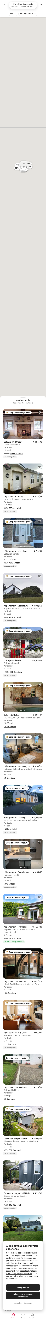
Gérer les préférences (23, 1303)
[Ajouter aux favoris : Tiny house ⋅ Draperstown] (39, 1058)
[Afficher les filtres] (41, 5)
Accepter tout (23, 1287)
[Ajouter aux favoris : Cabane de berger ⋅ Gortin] (39, 1109)
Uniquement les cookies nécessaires (23, 1295)
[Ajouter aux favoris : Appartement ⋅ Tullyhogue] (39, 897)
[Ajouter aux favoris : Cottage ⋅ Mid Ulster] (39, 412)
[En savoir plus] (32, 403)
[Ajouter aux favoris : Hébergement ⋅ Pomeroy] (39, 1218)
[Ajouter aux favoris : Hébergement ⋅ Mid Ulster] (39, 521)
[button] (16, 453)
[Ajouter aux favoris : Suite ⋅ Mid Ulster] (39, 685)
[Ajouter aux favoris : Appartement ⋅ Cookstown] (39, 576)
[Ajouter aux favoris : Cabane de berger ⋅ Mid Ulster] (39, 1164)
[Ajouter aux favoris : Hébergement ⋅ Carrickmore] (39, 842)
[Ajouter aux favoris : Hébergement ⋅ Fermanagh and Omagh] (39, 737)
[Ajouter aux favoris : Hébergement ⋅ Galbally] (39, 788)
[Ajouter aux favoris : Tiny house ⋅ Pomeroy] (39, 467)
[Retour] (4, 5)
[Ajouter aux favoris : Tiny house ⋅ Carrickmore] (39, 952)
